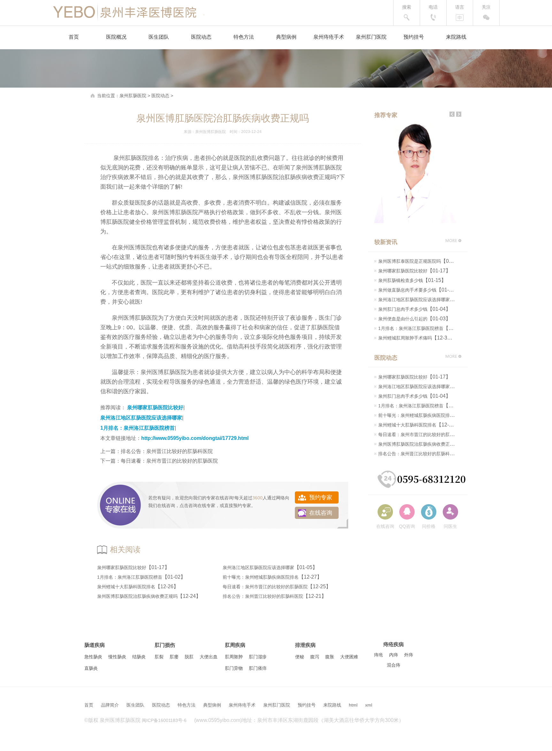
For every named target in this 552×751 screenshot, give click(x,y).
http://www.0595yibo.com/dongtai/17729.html (195, 438)
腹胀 (329, 656)
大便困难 (349, 656)
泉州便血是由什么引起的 (402, 318)
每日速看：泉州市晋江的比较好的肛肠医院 (169, 461)
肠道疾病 (94, 645)
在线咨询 (166, 505)
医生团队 (159, 37)
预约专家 (242, 505)
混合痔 (393, 665)
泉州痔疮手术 (328, 37)
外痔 (408, 654)
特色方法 (244, 37)
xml (368, 705)
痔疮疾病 (393, 644)
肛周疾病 (235, 645)
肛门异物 (234, 668)
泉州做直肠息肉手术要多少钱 (407, 290)
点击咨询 (188, 505)
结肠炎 (139, 656)
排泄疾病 (305, 645)
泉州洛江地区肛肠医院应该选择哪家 (141, 417)
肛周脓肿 (234, 656)
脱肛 (189, 656)
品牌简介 (110, 705)
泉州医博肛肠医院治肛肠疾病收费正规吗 (137, 596)
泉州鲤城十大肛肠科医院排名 (126, 586)
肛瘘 (174, 656)
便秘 (299, 656)
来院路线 (456, 37)
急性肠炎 (93, 656)
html (353, 705)
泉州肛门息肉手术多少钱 (402, 309)
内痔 (393, 654)
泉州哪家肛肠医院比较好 (155, 407)
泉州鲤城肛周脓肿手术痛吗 (405, 337)
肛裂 (159, 656)
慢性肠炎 (117, 656)
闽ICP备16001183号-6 (164, 720)
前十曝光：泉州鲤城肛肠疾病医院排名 (261, 577)
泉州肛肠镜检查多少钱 (400, 280)
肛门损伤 (165, 645)
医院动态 (201, 37)
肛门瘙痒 (258, 668)
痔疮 (378, 654)
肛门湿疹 (258, 656)
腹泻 (314, 656)
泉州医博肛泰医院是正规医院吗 (409, 261)
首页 (74, 37)
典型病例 (286, 37)
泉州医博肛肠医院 (210, 131)
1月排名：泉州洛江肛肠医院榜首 (137, 428)
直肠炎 (91, 668)
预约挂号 (413, 37)
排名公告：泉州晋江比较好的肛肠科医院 (167, 451)
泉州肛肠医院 (132, 95)
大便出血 (209, 656)
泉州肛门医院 (371, 37)
